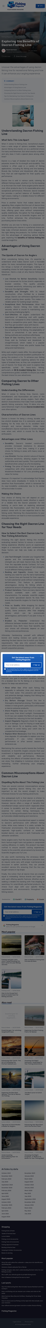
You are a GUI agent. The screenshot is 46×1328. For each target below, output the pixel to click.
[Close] (41, 656)
